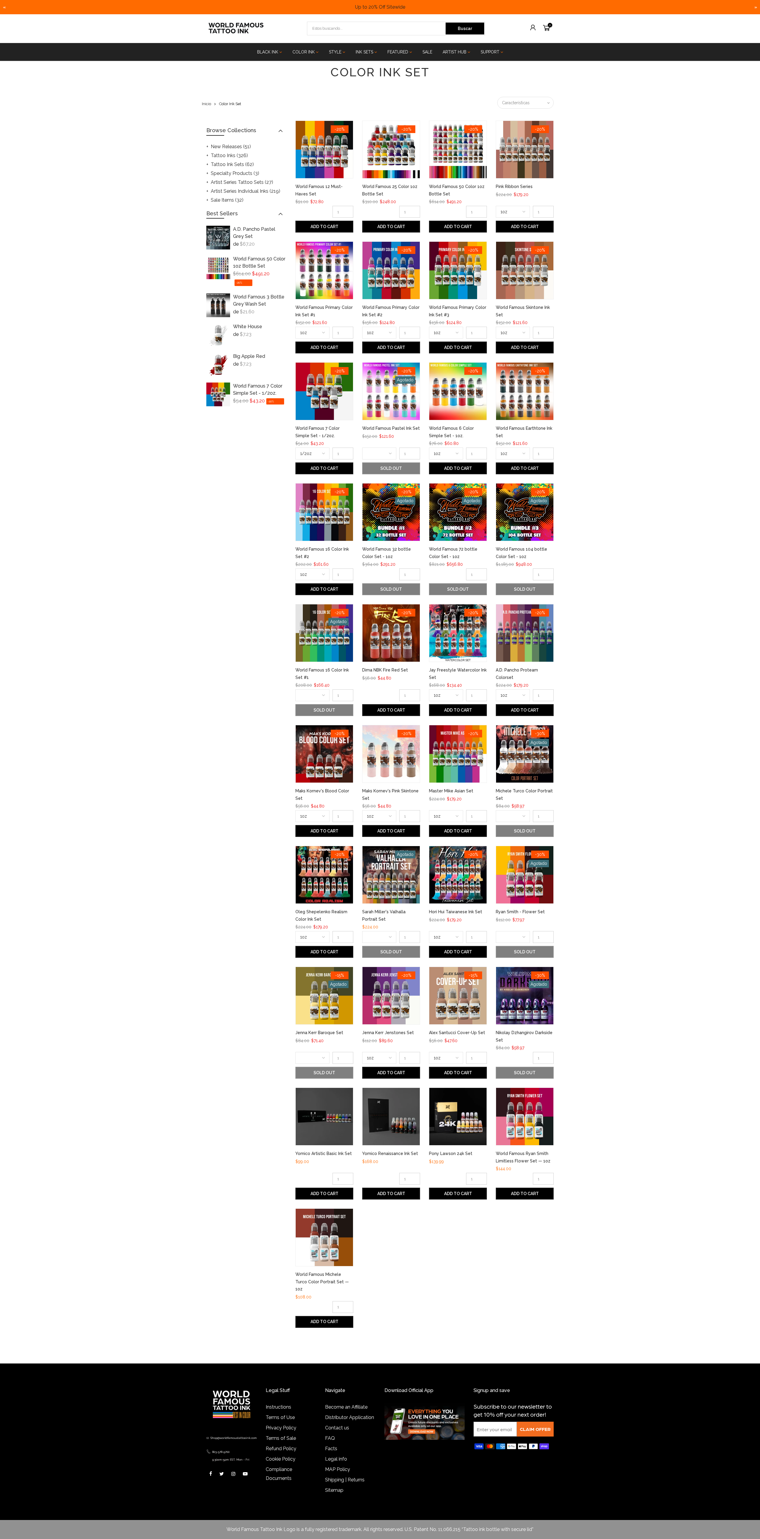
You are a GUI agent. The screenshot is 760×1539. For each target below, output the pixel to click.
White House (247, 326)
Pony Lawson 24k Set (450, 1153)
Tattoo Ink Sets (232, 164)
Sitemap (334, 1490)
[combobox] (377, 28)
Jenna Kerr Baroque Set (319, 1032)
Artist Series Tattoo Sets (242, 182)
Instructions (278, 1407)
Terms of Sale (281, 1438)
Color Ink (303, 52)
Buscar (465, 28)
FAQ (330, 1438)
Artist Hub (454, 52)
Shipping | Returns (345, 1480)
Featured (397, 52)
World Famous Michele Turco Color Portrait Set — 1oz (322, 1281)
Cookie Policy (280, 1459)
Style (335, 52)
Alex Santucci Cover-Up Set (457, 1032)
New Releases (231, 146)
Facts (331, 1448)
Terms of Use (280, 1417)
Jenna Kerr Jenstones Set (388, 1032)
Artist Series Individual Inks (245, 191)
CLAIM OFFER (535, 1429)
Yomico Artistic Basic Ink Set (323, 1153)
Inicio (206, 104)
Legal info (336, 1459)
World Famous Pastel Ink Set (391, 428)
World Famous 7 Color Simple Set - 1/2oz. (257, 389)
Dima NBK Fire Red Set (385, 670)
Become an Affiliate (346, 1407)
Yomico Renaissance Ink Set (390, 1153)
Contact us (337, 1428)
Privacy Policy (281, 1428)
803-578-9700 (220, 1451)
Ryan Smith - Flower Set (520, 911)
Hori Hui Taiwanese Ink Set (455, 911)
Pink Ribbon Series (514, 186)
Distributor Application (349, 1417)
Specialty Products (235, 173)
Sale (427, 52)
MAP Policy (337, 1469)
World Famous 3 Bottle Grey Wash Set (258, 300)
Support (490, 52)
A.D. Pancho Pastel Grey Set (254, 232)
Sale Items (227, 200)
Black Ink (267, 52)
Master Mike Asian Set (451, 791)
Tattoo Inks (229, 155)
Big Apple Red (249, 356)
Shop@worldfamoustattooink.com (233, 1438)
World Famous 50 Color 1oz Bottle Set (259, 262)
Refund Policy (281, 1448)
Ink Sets (364, 52)
